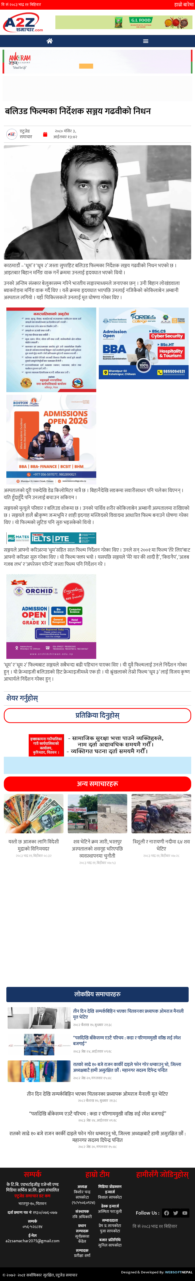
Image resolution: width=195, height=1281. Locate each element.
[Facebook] (166, 1213)
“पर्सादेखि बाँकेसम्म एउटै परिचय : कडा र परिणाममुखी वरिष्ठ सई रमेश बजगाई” (97, 1114)
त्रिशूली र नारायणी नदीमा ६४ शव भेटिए (161, 845)
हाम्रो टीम (98, 1174)
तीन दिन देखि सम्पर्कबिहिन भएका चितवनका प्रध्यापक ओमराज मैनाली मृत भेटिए (97, 1094)
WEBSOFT (178, 1272)
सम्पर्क (32, 1174)
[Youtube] (184, 1213)
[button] (146, 41)
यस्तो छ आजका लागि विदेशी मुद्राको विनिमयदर (33, 845)
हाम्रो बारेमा (184, 5)
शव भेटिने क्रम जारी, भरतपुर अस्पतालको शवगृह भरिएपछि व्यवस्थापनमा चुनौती (97, 849)
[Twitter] (175, 1213)
